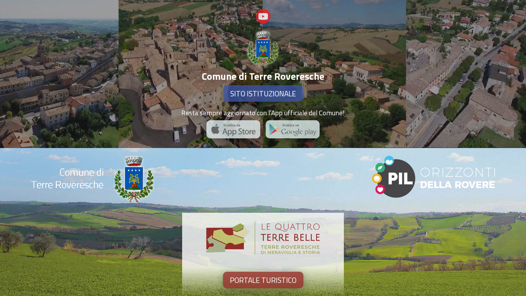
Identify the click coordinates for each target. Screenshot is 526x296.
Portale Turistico (263, 280)
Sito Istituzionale (263, 93)
